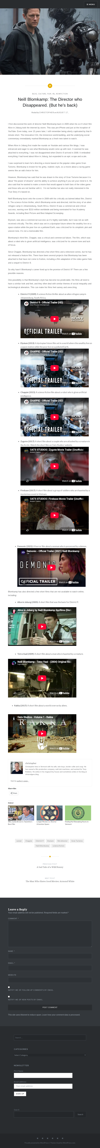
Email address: (20, 1082)
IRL (53, 94)
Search (16, 1110)
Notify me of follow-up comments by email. (31, 990)
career (19, 841)
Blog (34, 94)
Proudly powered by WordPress (37, 1143)
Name (11, 951)
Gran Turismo (77, 841)
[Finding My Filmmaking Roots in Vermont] (78, 813)
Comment (13, 919)
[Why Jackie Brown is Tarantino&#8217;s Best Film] (21, 813)
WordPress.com (69, 1143)
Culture (42, 94)
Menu (92, 4)
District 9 (40, 841)
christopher (46, 112)
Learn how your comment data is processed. (61, 1015)
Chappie (28, 841)
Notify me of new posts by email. (25, 1000)
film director (62, 841)
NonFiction (62, 94)
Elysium (50, 841)
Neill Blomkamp (42, 846)
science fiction (58, 846)
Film (49, 94)
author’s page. (23, 781)
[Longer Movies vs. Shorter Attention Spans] (50, 813)
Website (12, 975)
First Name (18, 1071)
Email (11, 963)
